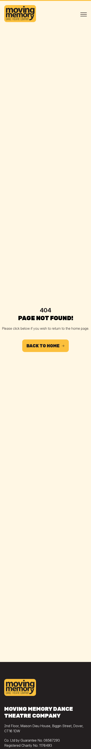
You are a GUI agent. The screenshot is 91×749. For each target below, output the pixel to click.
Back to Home (42, 345)
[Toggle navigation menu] (83, 14)
